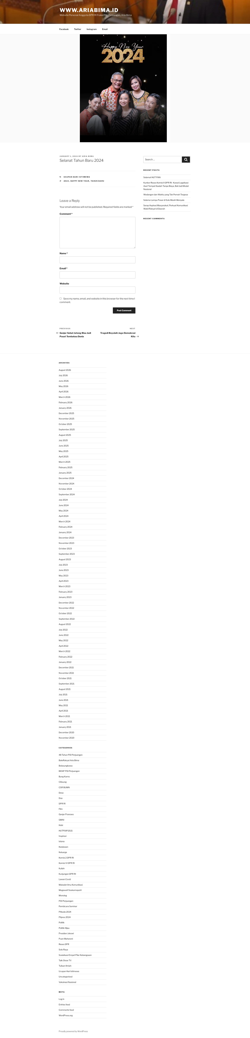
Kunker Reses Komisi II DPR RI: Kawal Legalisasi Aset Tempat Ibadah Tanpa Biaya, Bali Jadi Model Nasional (166, 185)
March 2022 (64, 651)
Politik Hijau (64, 928)
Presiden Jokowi (66, 933)
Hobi (61, 825)
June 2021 (63, 700)
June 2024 (64, 505)
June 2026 (64, 381)
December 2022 (66, 602)
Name (64, 253)
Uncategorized (65, 976)
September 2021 (66, 683)
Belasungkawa (65, 765)
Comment (66, 214)
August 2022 (65, 624)
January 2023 (65, 597)
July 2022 (63, 629)
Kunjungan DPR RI (67, 874)
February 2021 (65, 721)
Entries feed (64, 1004)
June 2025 (64, 445)
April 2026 (63, 391)
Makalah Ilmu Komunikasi (71, 884)
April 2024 (63, 516)
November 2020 (66, 738)
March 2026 (64, 397)
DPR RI (62, 803)
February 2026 (65, 402)
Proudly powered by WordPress (73, 1031)
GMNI (61, 820)
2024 (66, 181)
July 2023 (63, 564)
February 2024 (65, 527)
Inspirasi (62, 836)
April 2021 (63, 710)
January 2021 (65, 727)
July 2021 (63, 694)
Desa (61, 792)
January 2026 (65, 408)
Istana (62, 841)
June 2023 (64, 570)
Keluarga (63, 852)
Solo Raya (63, 949)
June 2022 (63, 635)
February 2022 (65, 656)
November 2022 (66, 608)
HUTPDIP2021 (66, 830)
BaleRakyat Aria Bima (69, 760)
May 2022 (63, 640)
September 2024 (67, 494)
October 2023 (65, 548)
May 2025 (63, 451)
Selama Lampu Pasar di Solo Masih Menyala (163, 200)
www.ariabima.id (89, 10)
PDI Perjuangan (66, 901)
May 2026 (63, 386)
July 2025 (63, 440)
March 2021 (64, 716)
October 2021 (65, 678)
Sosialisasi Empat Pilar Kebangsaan (75, 955)
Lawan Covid (65, 879)
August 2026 (65, 370)
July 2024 (63, 500)
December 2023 (66, 537)
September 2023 (67, 554)
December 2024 (66, 478)
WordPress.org (66, 1015)
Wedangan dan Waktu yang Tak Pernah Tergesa (165, 194)
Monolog (63, 895)
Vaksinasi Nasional (67, 982)
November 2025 (66, 418)
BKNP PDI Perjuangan (69, 771)
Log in (61, 999)
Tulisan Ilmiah (65, 966)
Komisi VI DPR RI (67, 863)
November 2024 (66, 483)
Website (64, 283)
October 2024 (65, 489)
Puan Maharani (66, 938)
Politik (61, 922)
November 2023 (66, 543)
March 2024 (64, 521)
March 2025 (64, 462)
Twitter (77, 29)
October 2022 (65, 613)
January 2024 (65, 532)
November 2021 (66, 673)
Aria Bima (88, 156)
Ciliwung (63, 782)
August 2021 (65, 689)
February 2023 (65, 592)
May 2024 (63, 510)
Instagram (92, 29)
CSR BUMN (64, 787)
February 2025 (65, 467)
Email (105, 29)
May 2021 (63, 705)
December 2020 (66, 732)
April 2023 (63, 581)
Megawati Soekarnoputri (70, 890)
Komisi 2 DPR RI (66, 857)
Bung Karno (64, 776)
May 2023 (63, 575)
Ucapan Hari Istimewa (77, 177)
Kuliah (62, 868)
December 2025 (66, 413)
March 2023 (64, 586)
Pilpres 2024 (65, 917)
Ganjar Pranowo (66, 814)
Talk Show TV (65, 960)
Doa (60, 798)
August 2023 (65, 559)
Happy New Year (79, 181)
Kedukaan (63, 847)
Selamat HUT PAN (152, 177)
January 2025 (65, 472)
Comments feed (66, 1010)
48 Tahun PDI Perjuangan (70, 755)
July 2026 (63, 375)
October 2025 (65, 424)
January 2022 (65, 662)
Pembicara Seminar (68, 906)
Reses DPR (64, 944)
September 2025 (67, 429)
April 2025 (63, 456)
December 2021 (66, 667)
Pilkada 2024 (65, 912)
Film (61, 809)
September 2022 (67, 619)
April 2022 (63, 646)
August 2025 (65, 435)
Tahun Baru (97, 181)
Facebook (64, 29)
